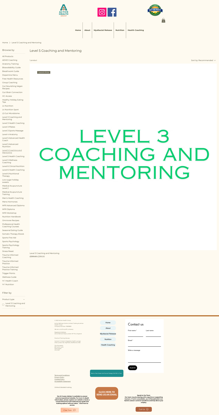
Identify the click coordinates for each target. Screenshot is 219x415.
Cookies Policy (60, 379)
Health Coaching (108, 345)
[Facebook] (112, 12)
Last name (150, 330)
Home (108, 322)
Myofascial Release (108, 334)
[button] (163, 20)
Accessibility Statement (63, 381)
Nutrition (108, 339)
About (108, 328)
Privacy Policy (59, 377)
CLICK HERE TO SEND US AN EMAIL (106, 393)
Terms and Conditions (62, 375)
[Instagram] (102, 12)
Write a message (134, 350)
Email (130, 340)
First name (132, 330)
